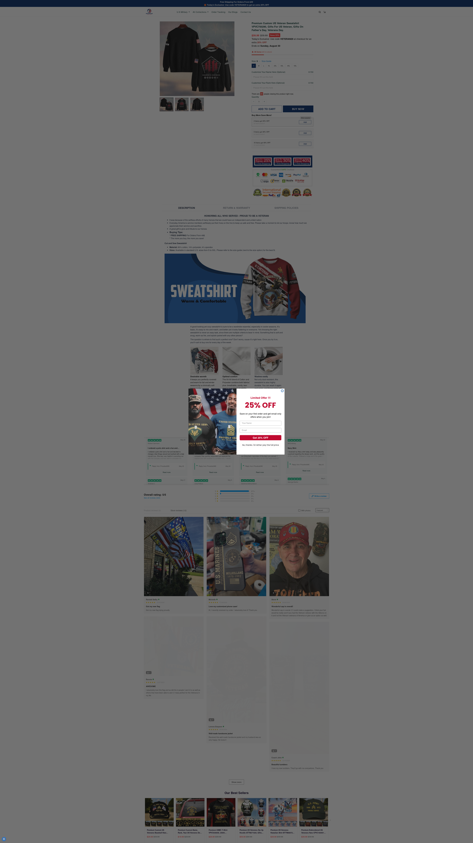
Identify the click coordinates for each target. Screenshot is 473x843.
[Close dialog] (282, 391)
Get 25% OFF (260, 437)
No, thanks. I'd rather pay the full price (260, 445)
